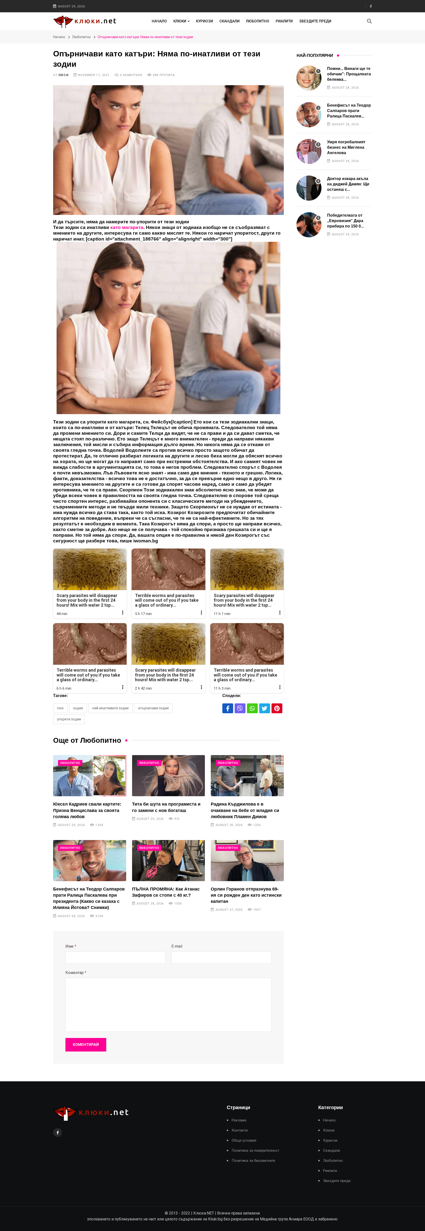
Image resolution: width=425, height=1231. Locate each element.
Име (70, 946)
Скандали (229, 21)
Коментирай (86, 1044)
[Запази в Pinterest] (277, 708)
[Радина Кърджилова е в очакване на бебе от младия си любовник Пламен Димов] (247, 775)
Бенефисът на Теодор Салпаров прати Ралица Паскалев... (349, 110)
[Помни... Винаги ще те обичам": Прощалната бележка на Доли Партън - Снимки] (309, 78)
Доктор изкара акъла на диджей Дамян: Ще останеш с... (348, 184)
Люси (63, 75)
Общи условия (244, 1140)
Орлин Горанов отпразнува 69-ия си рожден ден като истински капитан (246, 895)
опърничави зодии (153, 708)
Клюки (179, 21)
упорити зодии (69, 719)
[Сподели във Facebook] (227, 708)
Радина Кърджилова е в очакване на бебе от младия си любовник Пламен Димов (245, 810)
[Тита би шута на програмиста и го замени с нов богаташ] (168, 775)
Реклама (239, 1120)
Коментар (75, 972)
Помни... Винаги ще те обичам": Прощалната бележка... (349, 74)
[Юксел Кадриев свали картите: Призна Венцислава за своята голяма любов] (89, 775)
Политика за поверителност (255, 1150)
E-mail (176, 946)
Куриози (204, 21)
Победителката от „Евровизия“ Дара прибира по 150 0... (345, 220)
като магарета (126, 227)
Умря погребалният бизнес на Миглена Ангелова (346, 147)
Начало (159, 21)
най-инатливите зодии (110, 708)
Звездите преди (315, 21)
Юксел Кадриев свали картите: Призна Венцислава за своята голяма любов (87, 810)
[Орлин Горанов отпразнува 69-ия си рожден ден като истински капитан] (247, 860)
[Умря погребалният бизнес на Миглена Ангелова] (309, 151)
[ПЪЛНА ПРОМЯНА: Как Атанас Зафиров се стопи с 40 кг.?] (168, 860)
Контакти (240, 1130)
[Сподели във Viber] (240, 708)
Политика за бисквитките (253, 1161)
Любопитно (257, 21)
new (60, 708)
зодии (78, 708)
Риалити (284, 21)
